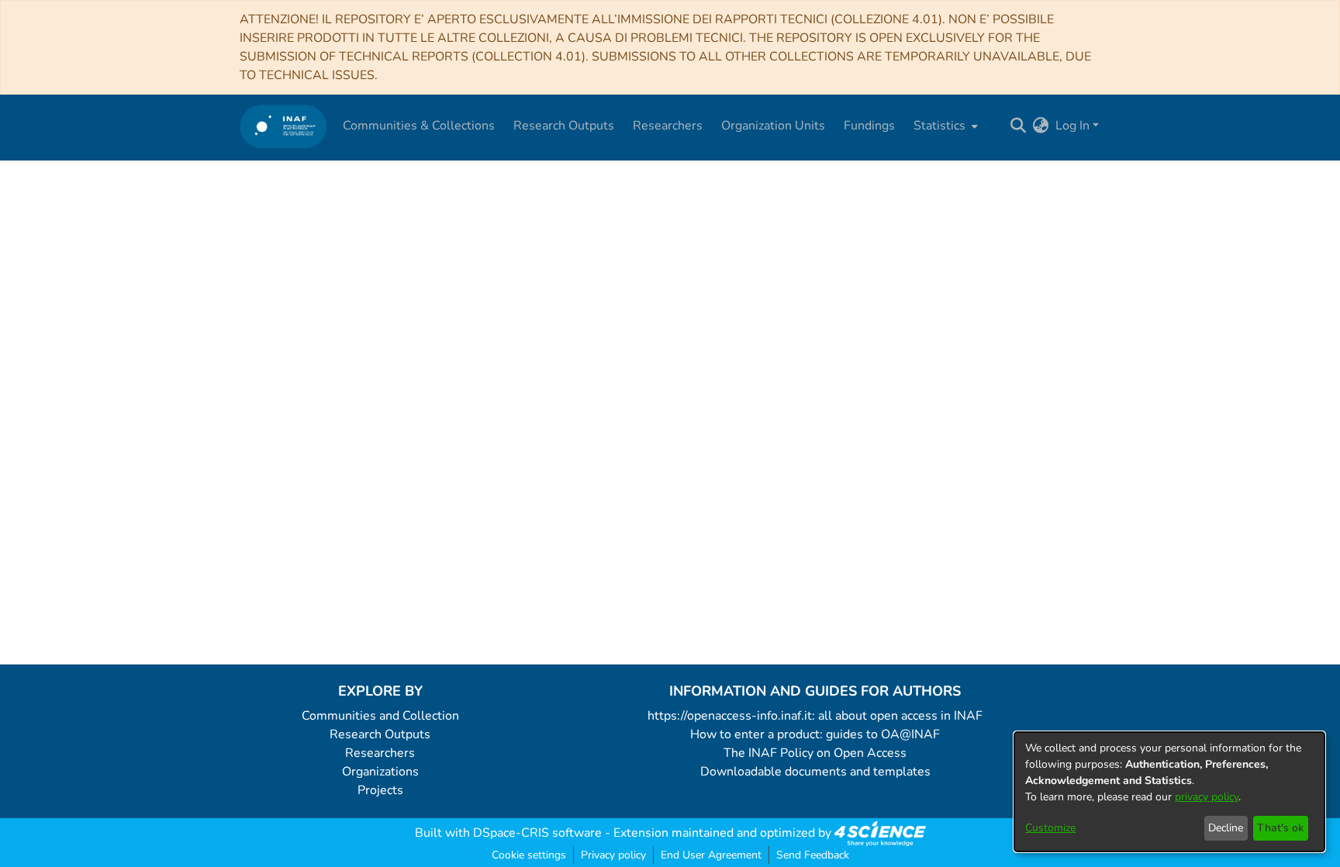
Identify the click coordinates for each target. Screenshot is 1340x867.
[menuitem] (944, 126)
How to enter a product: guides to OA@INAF (815, 734)
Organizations (380, 771)
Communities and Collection (380, 715)
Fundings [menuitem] (869, 125)
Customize (1050, 827)
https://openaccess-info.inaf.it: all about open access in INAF (815, 715)
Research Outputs (380, 734)
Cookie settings (529, 855)
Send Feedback (812, 855)
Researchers (380, 753)
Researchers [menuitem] (668, 125)
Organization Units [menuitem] (773, 125)
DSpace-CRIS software (537, 832)
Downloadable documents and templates (815, 771)
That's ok (1280, 827)
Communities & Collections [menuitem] (419, 125)
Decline (1225, 827)
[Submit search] (1018, 125)
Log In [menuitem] (1072, 125)
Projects (380, 790)
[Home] (283, 126)
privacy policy (1206, 796)
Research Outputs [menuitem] (563, 125)
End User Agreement (711, 855)
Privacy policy (613, 855)
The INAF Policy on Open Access (815, 753)
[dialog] (1169, 791)
